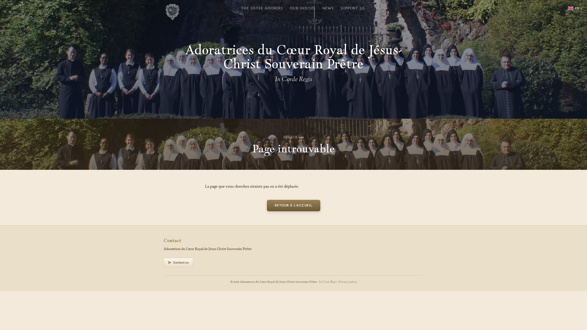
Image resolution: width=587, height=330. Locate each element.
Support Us (353, 8)
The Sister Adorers (262, 8)
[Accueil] (172, 8)
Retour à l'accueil (294, 205)
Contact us (181, 262)
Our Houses (303, 8)
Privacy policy (347, 281)
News (328, 8)
